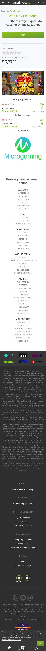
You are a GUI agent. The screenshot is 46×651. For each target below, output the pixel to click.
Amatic (23, 214)
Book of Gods (23, 270)
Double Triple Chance (23, 297)
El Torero (23, 285)
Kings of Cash (23, 341)
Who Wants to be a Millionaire (23, 260)
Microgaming (23, 319)
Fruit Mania (23, 208)
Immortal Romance (23, 328)
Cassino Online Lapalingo (23, 489)
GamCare (14, 614)
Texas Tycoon (23, 248)
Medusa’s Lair (23, 242)
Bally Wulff (23, 229)
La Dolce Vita (23, 199)
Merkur (23, 278)
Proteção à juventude (23, 525)
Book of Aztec (23, 220)
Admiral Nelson (23, 224)
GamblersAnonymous (28, 614)
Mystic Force (23, 236)
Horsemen (23, 239)
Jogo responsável (23, 518)
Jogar (23, 34)
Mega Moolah (23, 322)
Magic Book (23, 233)
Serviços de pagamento (23, 503)
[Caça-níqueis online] (23, 150)
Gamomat (23, 189)
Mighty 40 (23, 245)
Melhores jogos (23, 543)
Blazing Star (23, 301)
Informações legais (23, 565)
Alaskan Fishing (23, 338)
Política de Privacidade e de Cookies (11, 639)
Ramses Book (23, 193)
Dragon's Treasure (23, 288)
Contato (23, 562)
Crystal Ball (23, 196)
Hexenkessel (23, 291)
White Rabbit (23, 267)
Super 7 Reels (23, 313)
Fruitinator (23, 310)
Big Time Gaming (23, 254)
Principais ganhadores (23, 540)
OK (40, 643)
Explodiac (23, 202)
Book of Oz (23, 325)
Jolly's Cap (23, 304)
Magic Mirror (23, 307)
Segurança (23, 521)
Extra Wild (23, 294)
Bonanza (23, 263)
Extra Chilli (23, 257)
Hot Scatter (23, 217)
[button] (2, 2)
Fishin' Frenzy (23, 282)
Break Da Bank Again (23, 334)
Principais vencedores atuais (23, 547)
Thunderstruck (23, 331)
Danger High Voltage (23, 273)
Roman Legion (23, 205)
